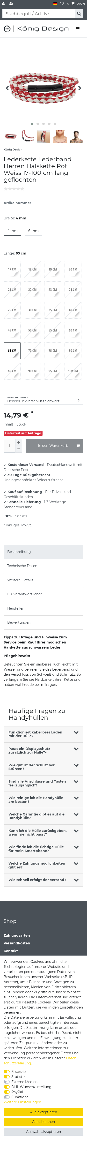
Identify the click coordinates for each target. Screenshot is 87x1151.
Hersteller (15, 608)
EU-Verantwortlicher (24, 594)
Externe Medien (24, 1082)
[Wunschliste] (62, 3)
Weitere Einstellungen (22, 1102)
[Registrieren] (12, 3)
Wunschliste (17, 516)
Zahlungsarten (17, 935)
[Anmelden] (3, 3)
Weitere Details (20, 580)
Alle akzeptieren (43, 1112)
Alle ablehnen (43, 1122)
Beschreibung (19, 552)
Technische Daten (22, 566)
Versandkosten (17, 943)
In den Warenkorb (53, 445)
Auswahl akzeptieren (43, 1131)
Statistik (18, 1077)
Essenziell (19, 1071)
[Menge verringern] (18, 449)
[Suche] (79, 13)
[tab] (43, 552)
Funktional (20, 1097)
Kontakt (11, 951)
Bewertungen (18, 622)
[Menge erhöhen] (18, 442)
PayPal (17, 1092)
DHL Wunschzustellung (31, 1087)
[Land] (55, 3)
